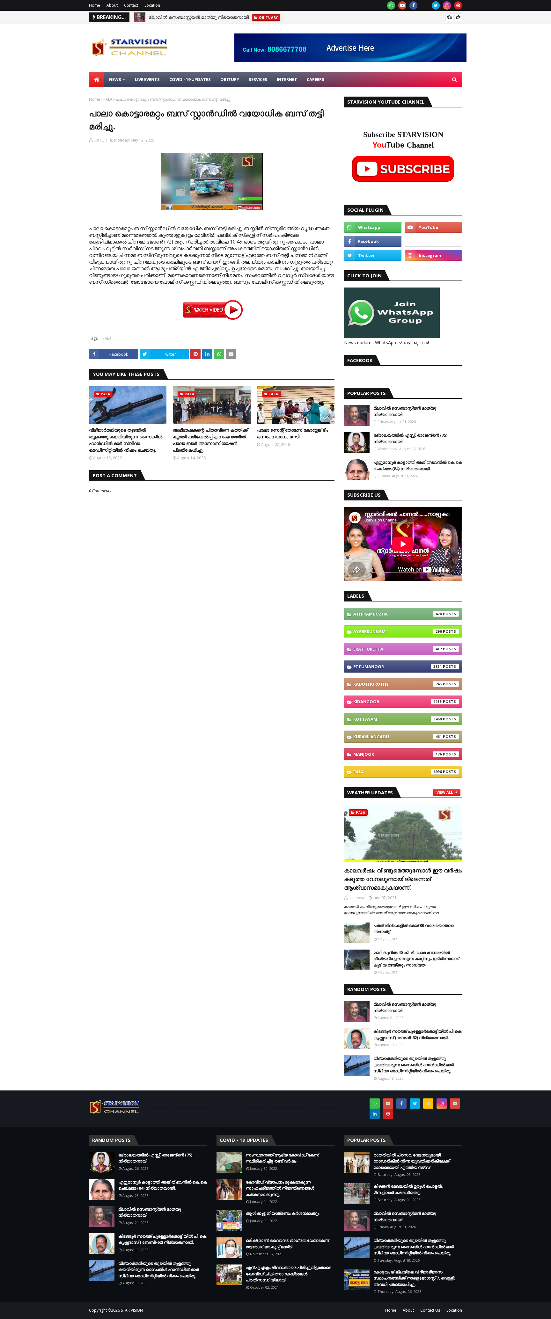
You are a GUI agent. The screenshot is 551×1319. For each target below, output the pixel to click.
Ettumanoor (397, 666)
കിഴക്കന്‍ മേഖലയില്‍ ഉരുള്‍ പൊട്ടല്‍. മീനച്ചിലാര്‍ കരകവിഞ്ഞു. (408, 1189)
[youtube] (402, 5)
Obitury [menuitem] (229, 79)
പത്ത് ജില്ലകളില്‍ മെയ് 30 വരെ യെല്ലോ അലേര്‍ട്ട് (413, 928)
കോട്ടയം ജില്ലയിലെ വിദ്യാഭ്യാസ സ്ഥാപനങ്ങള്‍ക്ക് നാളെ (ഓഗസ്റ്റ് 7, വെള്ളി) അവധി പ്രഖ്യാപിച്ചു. (414, 1278)
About (112, 5)
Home (94, 5)
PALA (108, 99)
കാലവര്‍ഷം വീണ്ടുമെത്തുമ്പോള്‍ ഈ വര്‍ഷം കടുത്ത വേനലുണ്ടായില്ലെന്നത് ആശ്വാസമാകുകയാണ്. (403, 878)
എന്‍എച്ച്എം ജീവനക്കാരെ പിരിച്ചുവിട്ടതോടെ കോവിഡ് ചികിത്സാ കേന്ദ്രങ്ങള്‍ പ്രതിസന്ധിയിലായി (288, 1273)
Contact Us (430, 1310)
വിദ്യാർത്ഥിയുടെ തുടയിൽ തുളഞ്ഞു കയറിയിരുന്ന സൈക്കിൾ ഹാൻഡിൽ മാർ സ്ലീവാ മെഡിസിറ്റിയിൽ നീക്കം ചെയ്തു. (125, 440)
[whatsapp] (391, 5)
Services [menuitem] (258, 79)
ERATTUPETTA (397, 649)
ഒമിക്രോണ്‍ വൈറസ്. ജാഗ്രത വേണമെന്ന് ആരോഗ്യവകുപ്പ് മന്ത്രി (287, 1243)
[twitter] (436, 5)
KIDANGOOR (397, 701)
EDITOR (100, 140)
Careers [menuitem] (315, 79)
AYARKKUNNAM (397, 631)
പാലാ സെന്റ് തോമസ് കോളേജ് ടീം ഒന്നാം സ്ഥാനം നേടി (292, 433)
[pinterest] (458, 5)
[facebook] (413, 5)
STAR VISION (132, 1310)
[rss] (428, 1103)
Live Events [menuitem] (147, 79)
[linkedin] (375, 1114)
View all (445, 792)
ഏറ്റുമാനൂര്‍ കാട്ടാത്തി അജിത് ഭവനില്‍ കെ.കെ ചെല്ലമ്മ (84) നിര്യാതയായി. (417, 465)
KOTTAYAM (397, 719)
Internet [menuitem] (287, 79)
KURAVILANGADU (397, 737)
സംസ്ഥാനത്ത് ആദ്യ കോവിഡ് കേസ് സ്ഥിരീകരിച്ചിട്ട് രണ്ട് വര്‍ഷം (282, 1158)
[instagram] (447, 5)
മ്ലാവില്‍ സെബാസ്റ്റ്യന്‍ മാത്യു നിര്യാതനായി (199, 17)
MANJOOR (397, 754)
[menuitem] (96, 79)
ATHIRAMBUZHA (397, 614)
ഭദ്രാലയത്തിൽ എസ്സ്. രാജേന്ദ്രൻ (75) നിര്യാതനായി (410, 438)
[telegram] (433, 241)
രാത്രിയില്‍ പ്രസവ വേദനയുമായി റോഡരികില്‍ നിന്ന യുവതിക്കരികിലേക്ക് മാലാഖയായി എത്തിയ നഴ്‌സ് (411, 1161)
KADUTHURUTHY (397, 684)
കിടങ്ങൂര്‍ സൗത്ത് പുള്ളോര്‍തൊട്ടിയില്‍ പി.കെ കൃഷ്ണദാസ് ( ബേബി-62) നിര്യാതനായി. (417, 1034)
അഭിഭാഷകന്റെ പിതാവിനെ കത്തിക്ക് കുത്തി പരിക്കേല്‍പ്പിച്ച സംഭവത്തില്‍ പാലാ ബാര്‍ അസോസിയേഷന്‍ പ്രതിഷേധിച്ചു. (210, 440)
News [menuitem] (115, 79)
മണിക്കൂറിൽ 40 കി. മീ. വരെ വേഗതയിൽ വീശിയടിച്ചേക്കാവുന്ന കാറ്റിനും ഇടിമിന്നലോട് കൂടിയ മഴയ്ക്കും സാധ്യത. (416, 959)
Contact (131, 5)
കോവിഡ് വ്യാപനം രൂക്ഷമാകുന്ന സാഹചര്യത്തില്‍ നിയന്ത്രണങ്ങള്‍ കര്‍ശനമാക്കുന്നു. (280, 1188)
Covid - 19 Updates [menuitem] (190, 79)
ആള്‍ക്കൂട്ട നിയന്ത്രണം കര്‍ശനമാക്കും (282, 1213)
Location (152, 5)
